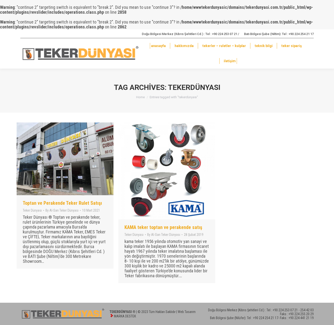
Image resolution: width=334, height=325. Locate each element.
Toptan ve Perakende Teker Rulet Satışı (62, 203)
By (61, 210)
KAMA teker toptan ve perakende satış (163, 227)
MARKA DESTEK (125, 316)
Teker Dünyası (32, 210)
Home (140, 97)
